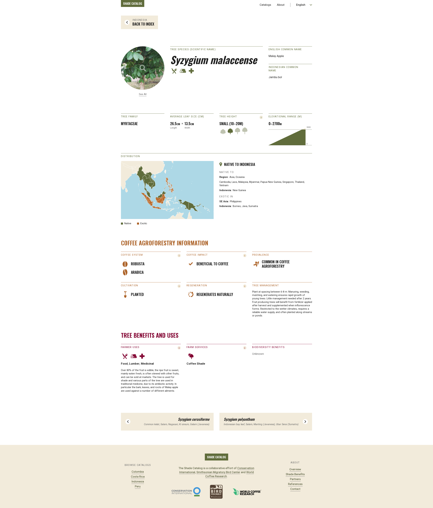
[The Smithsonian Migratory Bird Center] (216, 491)
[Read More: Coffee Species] (179, 255)
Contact (295, 489)
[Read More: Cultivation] (179, 286)
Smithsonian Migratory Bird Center (218, 472)
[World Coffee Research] (247, 491)
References (295, 484)
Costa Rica (138, 476)
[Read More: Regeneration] (244, 286)
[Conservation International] (186, 491)
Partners (295, 479)
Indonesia (137, 481)
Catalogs (265, 4)
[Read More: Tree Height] (261, 117)
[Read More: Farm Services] (244, 348)
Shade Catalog (132, 3)
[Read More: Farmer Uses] (179, 348)
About (280, 4)
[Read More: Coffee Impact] (244, 255)
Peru (138, 486)
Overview (295, 469)
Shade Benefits (295, 474)
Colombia (138, 471)
